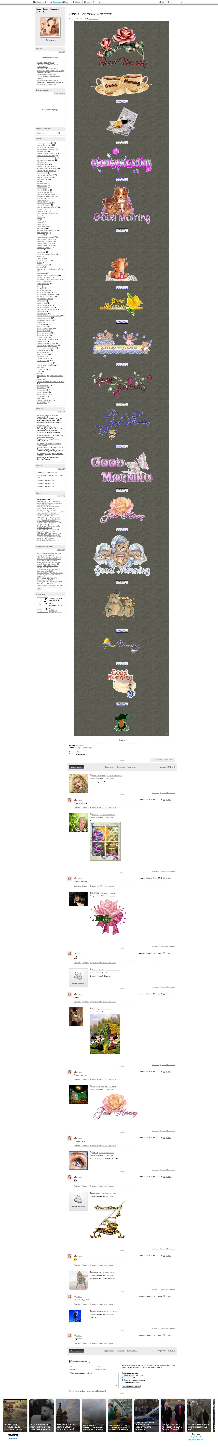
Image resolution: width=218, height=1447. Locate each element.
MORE (39, 216)
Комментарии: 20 (52, 64)
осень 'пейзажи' (42, 173)
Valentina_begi (48, 515)
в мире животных (43, 226)
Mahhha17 (40, 559)
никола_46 (96, 1087)
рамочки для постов (44, 143)
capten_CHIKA (42, 503)
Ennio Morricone (42, 67)
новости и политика (44, 305)
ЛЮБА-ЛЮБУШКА (43, 531)
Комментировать (76, 767)
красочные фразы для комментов (49, 279)
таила (39, 538)
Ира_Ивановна (42, 526)
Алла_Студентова (54, 517)
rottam (59, 569)
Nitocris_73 (57, 559)
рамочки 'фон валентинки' (46, 344)
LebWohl (51, 555)
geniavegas (58, 503)
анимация (40, 224)
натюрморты (41, 209)
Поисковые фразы (55, 612)
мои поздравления (43, 292)
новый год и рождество (45, 307)
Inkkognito (58, 553)
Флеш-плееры (42, 390)
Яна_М (45, 587)
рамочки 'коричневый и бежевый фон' (50, 269)
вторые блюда (42, 233)
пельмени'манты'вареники (46, 213)
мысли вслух (41, 303)
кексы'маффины (43, 164)
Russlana (46, 560)
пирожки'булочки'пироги (45, 156)
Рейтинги (77, 2)
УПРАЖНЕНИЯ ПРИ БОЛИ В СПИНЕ (50, 475)
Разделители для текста (45, 339)
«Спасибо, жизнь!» (44, 480)
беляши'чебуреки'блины (45, 194)
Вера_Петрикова (43, 521)
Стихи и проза (42, 369)
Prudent (95, 1272)
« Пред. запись (109, 767)
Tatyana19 (40, 562)
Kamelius (40, 505)
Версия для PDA (195, 1436)
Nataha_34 (55, 508)
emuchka (50, 503)
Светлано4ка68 (98, 970)
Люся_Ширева (97, 1311)
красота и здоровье (44, 277)
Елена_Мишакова (99, 776)
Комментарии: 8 (52, 80)
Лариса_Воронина (43, 529)
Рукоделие (40, 356)
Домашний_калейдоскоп (45, 575)
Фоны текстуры (42, 394)
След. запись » (132, 767)
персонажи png (42, 179)
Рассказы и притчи (43, 350)
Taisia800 (53, 560)
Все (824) (61, 412)
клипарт (39, 263)
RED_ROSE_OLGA (48, 510)
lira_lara (57, 567)
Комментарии (54, 9)
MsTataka (47, 508)
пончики (39, 218)
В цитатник (171, 793)
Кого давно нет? (42, 501)
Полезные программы (44, 329)
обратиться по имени (114, 776)
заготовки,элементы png (45, 160)
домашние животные (44, 241)
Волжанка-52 (54, 521)
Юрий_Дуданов (42, 540)
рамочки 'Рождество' (44, 177)
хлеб (38, 181)
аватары (40, 222)
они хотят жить (42, 314)
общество (40, 311)
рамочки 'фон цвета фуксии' (47, 346)
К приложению (59, 93)
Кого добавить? (54, 501)
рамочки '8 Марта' (43, 190)
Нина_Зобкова (47, 536)
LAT (93, 1009)
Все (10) (62, 52)
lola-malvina (54, 507)
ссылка (112, 778)
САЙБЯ (95, 1153)
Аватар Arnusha (49, 26)
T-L (49, 514)
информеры (41, 252)
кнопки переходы (43, 265)
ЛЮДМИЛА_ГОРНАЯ (44, 533)
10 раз (79, 751)
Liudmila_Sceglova (43, 507)
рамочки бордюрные (44, 145)
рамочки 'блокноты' (43, 205)
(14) (38, 477)
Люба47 (53, 531)
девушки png (41, 151)
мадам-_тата (56, 533)
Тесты (39, 374)
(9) (53, 480)
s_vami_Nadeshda (43, 512)
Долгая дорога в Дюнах (45, 63)
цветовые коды (42, 211)
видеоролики (41, 228)
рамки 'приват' (42, 201)
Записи (38, 9)
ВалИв (57, 519)
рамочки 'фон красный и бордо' (48, 275)
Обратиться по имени (107, 808)
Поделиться (169, 759)
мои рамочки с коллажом (45, 147)
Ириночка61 (41, 580)
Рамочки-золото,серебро (46, 348)
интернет (40, 250)
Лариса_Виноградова (44, 528)
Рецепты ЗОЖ (42, 354)
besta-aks (48, 564)
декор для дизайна (43, 318)
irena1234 (50, 567)
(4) (47, 417)
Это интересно (42, 403)
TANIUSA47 (55, 514)
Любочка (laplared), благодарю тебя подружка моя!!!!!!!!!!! (50, 436)
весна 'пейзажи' (42, 183)
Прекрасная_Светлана (45, 583)
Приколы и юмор (43, 335)
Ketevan (39, 555)
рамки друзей (41, 341)
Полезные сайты (43, 331)
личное (39, 288)
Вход (65, 2)
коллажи (40, 267)
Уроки (39, 380)
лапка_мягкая (53, 587)
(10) (55, 427)
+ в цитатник (93, 19)
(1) (53, 483)
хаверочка (96, 1193)
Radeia (39, 510)
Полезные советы (43, 333)
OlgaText (40, 560)
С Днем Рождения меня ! (46, 472)
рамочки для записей (44, 203)
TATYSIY (95, 893)
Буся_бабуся (41, 519)
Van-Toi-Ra (59, 562)
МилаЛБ (95, 815)
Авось (88, 2)
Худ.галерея (41, 396)
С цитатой (163, 793)
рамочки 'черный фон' (44, 401)
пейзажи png (41, 162)
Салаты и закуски (43, 361)
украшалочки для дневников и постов (50, 376)
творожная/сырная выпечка (47, 169)
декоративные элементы (45, 149)
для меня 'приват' (43, 192)
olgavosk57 (47, 569)
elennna (39, 566)
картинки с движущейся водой (47, 254)
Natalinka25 (48, 559)
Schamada (53, 512)
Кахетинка (51, 526)
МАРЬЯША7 (48, 535)
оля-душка (57, 536)
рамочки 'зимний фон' (44, 246)
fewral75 (55, 566)
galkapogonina (42, 567)
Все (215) (61, 469)
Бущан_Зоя (50, 519)
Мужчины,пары (42, 337)
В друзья (52, 40)
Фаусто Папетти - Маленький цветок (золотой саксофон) (50, 71)
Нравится (159, 759)
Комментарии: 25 (52, 74)
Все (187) (61, 496)
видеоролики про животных (46, 231)
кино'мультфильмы (43, 261)
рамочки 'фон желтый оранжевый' (49, 316)
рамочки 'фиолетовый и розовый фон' (50, 382)
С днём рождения (43, 359)
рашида (39, 589)
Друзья (45, 9)
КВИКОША (49, 580)
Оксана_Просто (56, 582)
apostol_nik (41, 564)
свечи (39, 256)
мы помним (41, 301)
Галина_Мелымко (43, 573)
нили (60, 587)
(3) (48, 445)
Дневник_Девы (42, 522)
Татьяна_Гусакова (47, 538)
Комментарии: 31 (52, 68)
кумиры (39, 286)
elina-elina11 (47, 566)
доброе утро (87, 748)
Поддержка (160, 2)
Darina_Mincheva (43, 553)
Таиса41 (40, 587)
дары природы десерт (45, 239)
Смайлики (40, 367)
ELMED (51, 553)
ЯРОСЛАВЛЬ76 (53, 540)
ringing (54, 569)
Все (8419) (61, 550)
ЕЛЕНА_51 (40, 524)
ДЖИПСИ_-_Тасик (56, 573)
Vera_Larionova (42, 517)
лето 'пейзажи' (42, 188)
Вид (164, 3)
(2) (55, 437)
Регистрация (57, 2)
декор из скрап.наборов (45, 237)
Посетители (53, 611)
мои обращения (42, 290)
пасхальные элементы (45, 320)
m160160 (40, 569)
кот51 (58, 526)
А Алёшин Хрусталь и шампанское (50, 82)
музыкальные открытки (45, 299)
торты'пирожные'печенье (46, 158)
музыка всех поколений (45, 297)
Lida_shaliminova (43, 557)
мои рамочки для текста (45, 294)
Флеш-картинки (42, 386)
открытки (40, 258)
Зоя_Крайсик (49, 524)
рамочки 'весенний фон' (45, 175)
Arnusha (37, 12)
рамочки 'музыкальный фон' (47, 207)
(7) (57, 472)
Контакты (196, 1438)
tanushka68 (49, 571)
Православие (41, 352)
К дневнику (121, 767)
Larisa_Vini (47, 505)
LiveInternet (40, 2)
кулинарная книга (43, 284)
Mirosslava (40, 508)
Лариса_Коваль (56, 529)
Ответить (155, 793)
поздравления (42, 324)
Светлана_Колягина (56, 585)
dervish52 (55, 564)
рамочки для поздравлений (46, 171)
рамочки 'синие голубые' (45, 365)
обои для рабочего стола (46, 309)
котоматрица (41, 273)
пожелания (41, 322)
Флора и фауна (42, 392)
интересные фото (43, 248)
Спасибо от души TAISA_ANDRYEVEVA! (45, 426)
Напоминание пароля (100, 1369)
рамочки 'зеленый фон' (45, 243)
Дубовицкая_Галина (55, 522)
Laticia (45, 555)
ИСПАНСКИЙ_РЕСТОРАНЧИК (47, 578)
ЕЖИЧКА (58, 575)
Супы (38, 371)
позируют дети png (43, 198)
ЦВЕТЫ (39, 398)
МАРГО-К (40, 535)
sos (38, 220)
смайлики (89, 1373)
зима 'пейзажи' (42, 186)
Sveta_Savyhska (42, 514)
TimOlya (39, 515)
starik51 (60, 512)
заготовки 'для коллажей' (45, 196)
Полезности (41, 326)
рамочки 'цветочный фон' (46, 154)
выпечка (40, 235)
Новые (172, 767)
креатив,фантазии (43, 282)
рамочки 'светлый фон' (45, 363)
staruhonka (40, 571)
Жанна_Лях (41, 576)
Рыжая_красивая (43, 585)
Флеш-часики (41, 388)
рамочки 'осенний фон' (45, 166)
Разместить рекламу (196, 1439)
